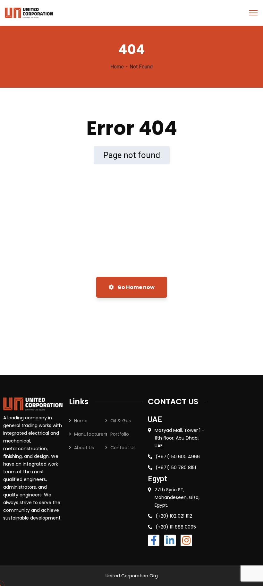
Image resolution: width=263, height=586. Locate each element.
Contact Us (123, 447)
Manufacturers (90, 434)
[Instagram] (186, 540)
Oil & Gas (120, 420)
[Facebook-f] (153, 540)
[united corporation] (29, 12)
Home (117, 67)
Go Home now (135, 287)
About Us (84, 447)
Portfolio (119, 434)
